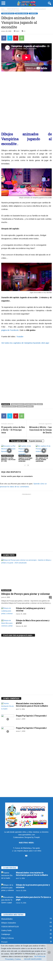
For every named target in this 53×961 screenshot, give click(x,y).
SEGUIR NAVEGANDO (33, 959)
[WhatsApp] (21, 38)
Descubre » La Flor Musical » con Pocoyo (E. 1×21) (8, 459)
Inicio (3, 9)
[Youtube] (26, 856)
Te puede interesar (35, 441)
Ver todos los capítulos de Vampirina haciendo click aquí (25, 343)
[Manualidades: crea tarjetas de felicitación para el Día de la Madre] (7, 707)
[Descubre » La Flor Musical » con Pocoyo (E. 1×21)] (9, 451)
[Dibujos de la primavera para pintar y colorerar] (7, 888)
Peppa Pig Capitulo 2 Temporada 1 (31, 715)
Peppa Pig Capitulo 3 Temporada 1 (31, 728)
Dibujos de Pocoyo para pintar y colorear (25, 593)
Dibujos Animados (26, 9)
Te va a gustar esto (18, 441)
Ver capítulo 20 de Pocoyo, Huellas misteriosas (42, 459)
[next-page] (28, 465)
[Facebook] (3, 38)
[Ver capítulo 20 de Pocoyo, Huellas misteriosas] (44, 451)
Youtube (19, 336)
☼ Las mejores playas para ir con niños (26, 851)
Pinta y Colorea (7, 938)
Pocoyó (4, 942)
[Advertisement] (26, 100)
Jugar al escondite (9, 406)
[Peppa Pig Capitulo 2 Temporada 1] (7, 719)
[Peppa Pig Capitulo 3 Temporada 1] (7, 731)
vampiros (29, 406)
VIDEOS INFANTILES (13, 9)
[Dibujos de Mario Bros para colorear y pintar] (7, 624)
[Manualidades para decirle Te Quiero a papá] (7, 900)
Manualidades (6, 590)
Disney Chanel (30, 404)
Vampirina (33, 13)
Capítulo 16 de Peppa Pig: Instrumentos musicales (25, 459)
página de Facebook (10, 330)
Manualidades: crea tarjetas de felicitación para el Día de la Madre (32, 704)
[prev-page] (25, 465)
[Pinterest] (15, 38)
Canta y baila (6, 930)
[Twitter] (9, 38)
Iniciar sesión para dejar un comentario (17, 476)
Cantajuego (5, 934)
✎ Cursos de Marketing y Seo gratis (26, 848)
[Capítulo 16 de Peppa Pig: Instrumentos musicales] (26, 451)
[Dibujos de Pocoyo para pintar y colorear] (26, 575)
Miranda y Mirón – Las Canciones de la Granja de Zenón (40, 430)
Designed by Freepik (32, 837)
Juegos (39, 404)
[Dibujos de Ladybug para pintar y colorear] (7, 612)
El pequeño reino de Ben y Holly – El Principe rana (13, 430)
